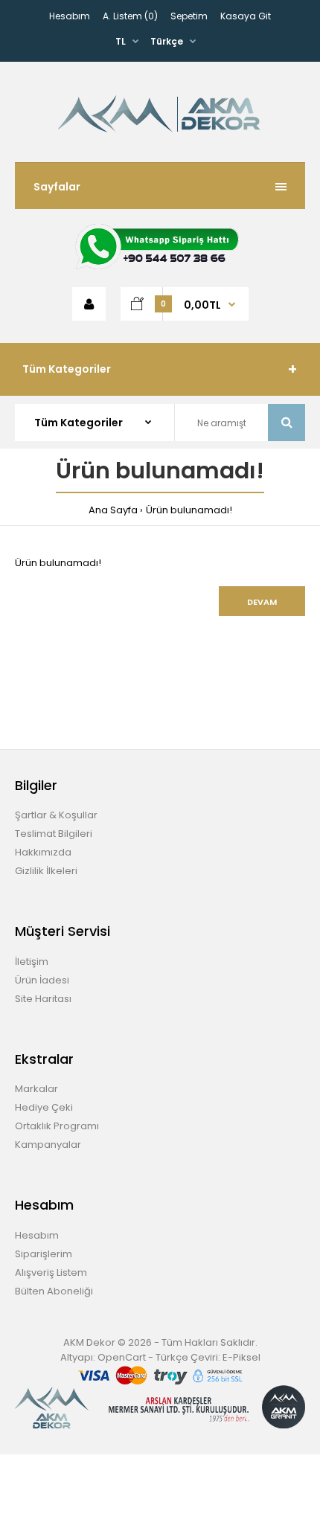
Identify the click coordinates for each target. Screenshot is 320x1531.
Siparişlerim (43, 1254)
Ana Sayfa (113, 510)
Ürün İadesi (42, 980)
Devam (262, 602)
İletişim (31, 961)
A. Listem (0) (130, 16)
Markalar (36, 1089)
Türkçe (166, 41)
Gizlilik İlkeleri (46, 871)
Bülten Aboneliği (54, 1291)
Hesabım (69, 16)
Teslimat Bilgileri (53, 834)
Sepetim (189, 16)
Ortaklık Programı (57, 1126)
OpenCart (121, 1357)
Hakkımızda (43, 852)
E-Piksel (241, 1357)
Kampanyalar (48, 1144)
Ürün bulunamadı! (189, 510)
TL (120, 41)
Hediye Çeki (44, 1107)
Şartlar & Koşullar (56, 815)
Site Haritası (43, 999)
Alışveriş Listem (51, 1272)
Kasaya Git (245, 16)
